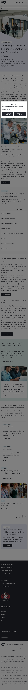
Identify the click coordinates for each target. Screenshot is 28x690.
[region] (14, 109)
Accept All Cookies (20, 114)
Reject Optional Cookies (8, 114)
